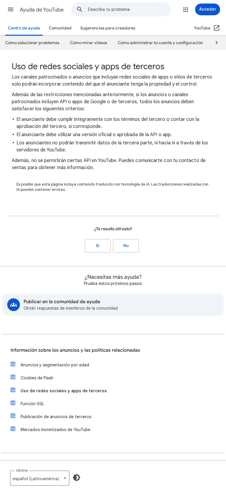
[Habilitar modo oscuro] (76, 477)
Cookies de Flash (37, 377)
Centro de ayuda (24, 28)
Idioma (22, 470)
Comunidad (60, 28)
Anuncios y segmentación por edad (55, 365)
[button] (11, 9)
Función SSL (32, 403)
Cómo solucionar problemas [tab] (32, 42)
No (126, 245)
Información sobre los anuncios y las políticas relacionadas (75, 350)
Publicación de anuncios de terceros (56, 416)
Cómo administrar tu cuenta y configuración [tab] (160, 42)
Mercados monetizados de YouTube (55, 429)
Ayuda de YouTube (42, 9)
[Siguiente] (214, 43)
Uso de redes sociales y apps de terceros (64, 390)
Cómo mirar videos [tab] (88, 42)
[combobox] (129, 9)
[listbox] (39, 478)
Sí (97, 245)
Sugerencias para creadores (107, 28)
